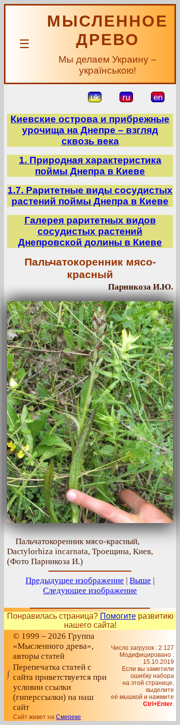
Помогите (118, 616)
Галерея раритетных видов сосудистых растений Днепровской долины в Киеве (90, 231)
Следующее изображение (90, 590)
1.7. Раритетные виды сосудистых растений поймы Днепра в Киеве (90, 195)
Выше (140, 580)
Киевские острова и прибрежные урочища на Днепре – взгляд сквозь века (90, 130)
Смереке (68, 716)
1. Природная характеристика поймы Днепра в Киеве (90, 165)
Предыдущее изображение (75, 580)
